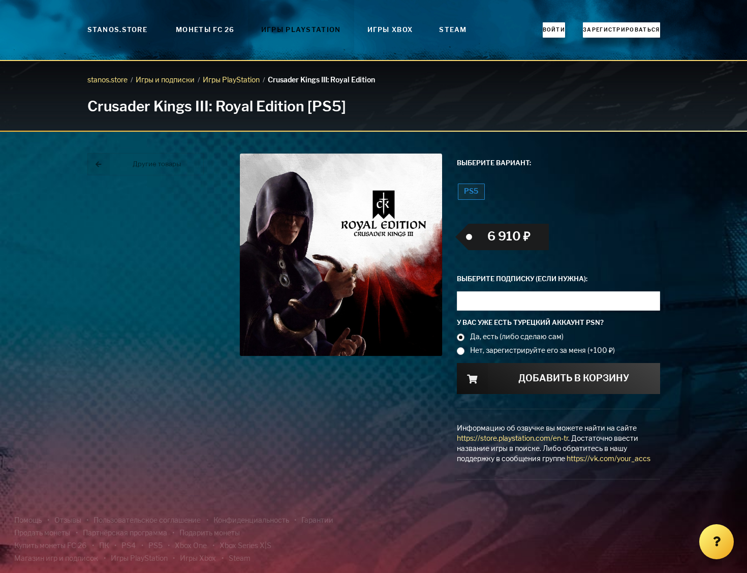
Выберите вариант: (494, 163)
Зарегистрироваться (621, 30)
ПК (104, 546)
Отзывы (67, 520)
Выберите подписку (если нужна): (522, 279)
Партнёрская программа (125, 533)
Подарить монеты (209, 533)
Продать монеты (42, 533)
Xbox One (191, 546)
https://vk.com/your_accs (608, 459)
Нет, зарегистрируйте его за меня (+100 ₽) (542, 350)
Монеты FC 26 (205, 30)
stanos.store (107, 80)
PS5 (471, 191)
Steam (453, 30)
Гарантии (317, 520)
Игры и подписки (165, 80)
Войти (554, 30)
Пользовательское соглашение (147, 520)
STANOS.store (117, 30)
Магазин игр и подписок (56, 558)
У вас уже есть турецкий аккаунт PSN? (530, 323)
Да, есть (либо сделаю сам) (517, 337)
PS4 (128, 546)
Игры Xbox (390, 30)
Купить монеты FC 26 (50, 546)
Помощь (28, 520)
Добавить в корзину (573, 378)
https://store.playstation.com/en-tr (512, 438)
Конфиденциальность (251, 520)
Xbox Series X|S (245, 546)
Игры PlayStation (301, 30)
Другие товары (157, 164)
